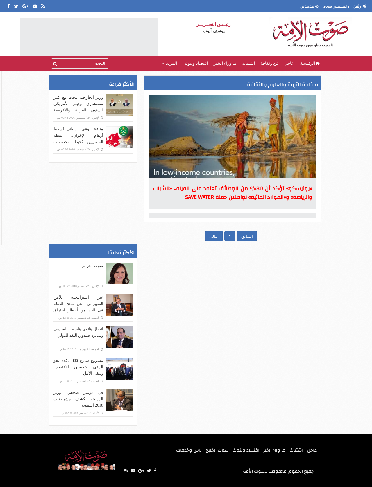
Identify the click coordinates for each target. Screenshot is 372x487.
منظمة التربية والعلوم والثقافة (282, 84)
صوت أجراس (92, 266)
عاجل (289, 63)
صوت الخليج (217, 450)
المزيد (171, 63)
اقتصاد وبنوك (196, 63)
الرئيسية (307, 63)
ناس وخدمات (189, 450)
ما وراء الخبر (225, 63)
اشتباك (248, 63)
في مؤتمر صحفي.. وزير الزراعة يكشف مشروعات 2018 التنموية (78, 398)
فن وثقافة (269, 63)
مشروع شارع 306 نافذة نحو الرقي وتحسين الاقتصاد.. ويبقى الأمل (78, 367)
